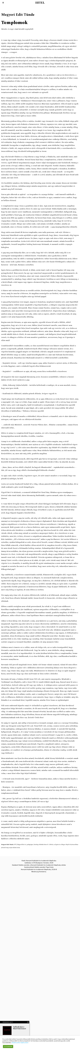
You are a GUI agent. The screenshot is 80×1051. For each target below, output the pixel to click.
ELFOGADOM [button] (8, 1046)
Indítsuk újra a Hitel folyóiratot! (19, 1028)
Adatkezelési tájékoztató (20, 1043)
